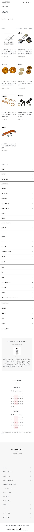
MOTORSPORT (5, 203)
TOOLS (3, 218)
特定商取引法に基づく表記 (9, 484)
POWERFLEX (5, 303)
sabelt (3, 323)
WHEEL (3, 213)
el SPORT (4, 246)
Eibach (3, 262)
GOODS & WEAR (6, 223)
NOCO (3, 293)
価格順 (25, 28)
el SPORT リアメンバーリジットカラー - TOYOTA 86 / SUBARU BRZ (9, 114)
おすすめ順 (19, 28)
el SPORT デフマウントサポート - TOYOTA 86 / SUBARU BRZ (9, 146)
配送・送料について (8, 472)
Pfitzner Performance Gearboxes (10, 298)
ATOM (7, 496)
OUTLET (4, 228)
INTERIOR (4, 199)
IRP (2, 272)
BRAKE (3, 174)
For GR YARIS (5, 329)
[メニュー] (31, 2)
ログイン (5, 509)
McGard (4, 287)
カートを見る (6, 513)
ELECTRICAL (5, 184)
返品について (6, 476)
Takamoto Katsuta (6, 251)
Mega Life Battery (6, 282)
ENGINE (4, 189)
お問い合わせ (6, 517)
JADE (3, 277)
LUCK (3, 241)
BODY (7, 6)
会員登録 (5, 504)
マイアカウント (7, 500)
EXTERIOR (4, 193)
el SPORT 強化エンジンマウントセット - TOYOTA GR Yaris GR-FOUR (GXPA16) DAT (9, 51)
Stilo (3, 318)
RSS (4, 496)
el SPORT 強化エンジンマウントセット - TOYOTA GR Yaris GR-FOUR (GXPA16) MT (25, 51)
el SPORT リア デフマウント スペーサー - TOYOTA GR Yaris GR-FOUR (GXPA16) (9, 83)
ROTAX (3, 313)
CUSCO (4, 257)
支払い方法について (8, 480)
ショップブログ (7, 492)
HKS (3, 267)
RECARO (4, 308)
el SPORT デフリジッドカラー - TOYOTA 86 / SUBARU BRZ (25, 83)
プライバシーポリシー (8, 488)
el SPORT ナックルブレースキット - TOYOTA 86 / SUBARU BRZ (25, 114)
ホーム (3, 6)
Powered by (8, 529)
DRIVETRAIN (5, 179)
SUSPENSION (5, 208)
